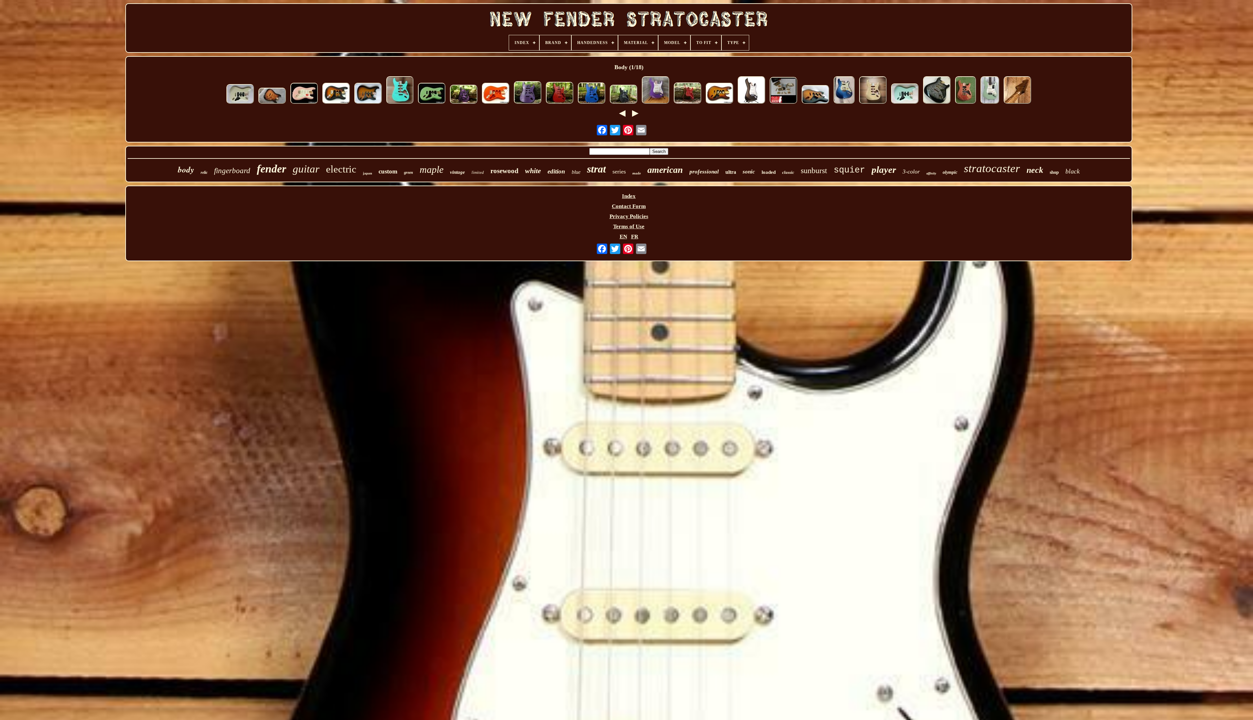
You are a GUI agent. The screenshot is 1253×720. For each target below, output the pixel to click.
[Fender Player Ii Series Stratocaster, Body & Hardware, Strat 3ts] (336, 94)
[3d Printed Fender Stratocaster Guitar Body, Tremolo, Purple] (527, 93)
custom (388, 171)
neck (1035, 170)
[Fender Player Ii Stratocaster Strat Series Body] (431, 94)
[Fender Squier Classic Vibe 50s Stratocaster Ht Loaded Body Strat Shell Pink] (304, 94)
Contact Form (629, 206)
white (533, 171)
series (619, 171)
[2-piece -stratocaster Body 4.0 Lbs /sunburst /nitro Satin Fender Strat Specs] (815, 95)
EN (623, 236)
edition (556, 171)
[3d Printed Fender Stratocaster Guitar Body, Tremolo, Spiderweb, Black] (623, 95)
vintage (457, 172)
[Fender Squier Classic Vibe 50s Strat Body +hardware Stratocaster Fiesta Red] (495, 94)
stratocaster (992, 168)
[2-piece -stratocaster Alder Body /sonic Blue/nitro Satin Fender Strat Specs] (904, 94)
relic (204, 172)
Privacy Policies (629, 216)
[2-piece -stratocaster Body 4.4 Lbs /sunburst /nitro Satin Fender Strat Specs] (368, 94)
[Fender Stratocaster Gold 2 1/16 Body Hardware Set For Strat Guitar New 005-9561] (783, 91)
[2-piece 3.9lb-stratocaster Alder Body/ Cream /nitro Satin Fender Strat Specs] (240, 94)
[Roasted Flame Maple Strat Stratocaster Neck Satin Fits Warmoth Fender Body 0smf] (1017, 91)
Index (629, 196)
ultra (730, 172)
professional (704, 172)
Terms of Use (628, 226)
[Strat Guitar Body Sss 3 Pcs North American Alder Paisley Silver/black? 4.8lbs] (936, 91)
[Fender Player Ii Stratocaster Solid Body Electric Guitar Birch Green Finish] (990, 91)
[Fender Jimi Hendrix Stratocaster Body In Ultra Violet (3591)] (655, 91)
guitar (306, 169)
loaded (769, 172)
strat (596, 169)
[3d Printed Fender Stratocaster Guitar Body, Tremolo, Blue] (591, 94)
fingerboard (232, 171)
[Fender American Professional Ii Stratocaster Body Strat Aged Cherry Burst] (719, 94)
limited (478, 172)
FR (634, 236)
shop (1054, 172)
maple (431, 169)
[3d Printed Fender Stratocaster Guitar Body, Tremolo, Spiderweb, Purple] (463, 95)
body (186, 169)
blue (576, 172)
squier (849, 170)
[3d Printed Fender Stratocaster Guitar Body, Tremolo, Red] (559, 93)
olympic (950, 172)
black (1072, 171)
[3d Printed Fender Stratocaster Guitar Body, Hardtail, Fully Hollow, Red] (687, 94)
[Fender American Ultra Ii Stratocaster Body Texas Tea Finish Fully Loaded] (751, 91)
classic (788, 172)
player (884, 169)
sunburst (814, 170)
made (636, 173)
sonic (749, 172)
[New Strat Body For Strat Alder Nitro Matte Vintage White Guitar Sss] (873, 91)
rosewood (504, 171)
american (665, 170)
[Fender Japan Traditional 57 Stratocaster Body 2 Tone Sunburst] (272, 96)
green (408, 172)
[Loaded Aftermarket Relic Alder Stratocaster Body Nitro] (844, 91)
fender (271, 169)
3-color (911, 171)
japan (367, 173)
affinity (931, 173)
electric (341, 169)
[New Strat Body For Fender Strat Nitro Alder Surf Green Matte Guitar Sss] (400, 91)
